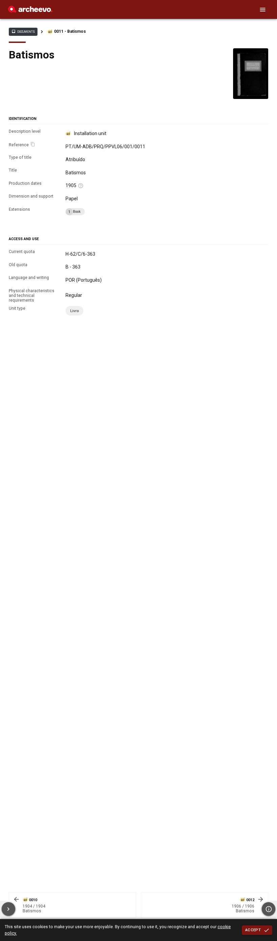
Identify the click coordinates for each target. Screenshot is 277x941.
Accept (253, 929)
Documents (22, 31)
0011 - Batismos (70, 31)
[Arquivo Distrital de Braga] (30, 11)
